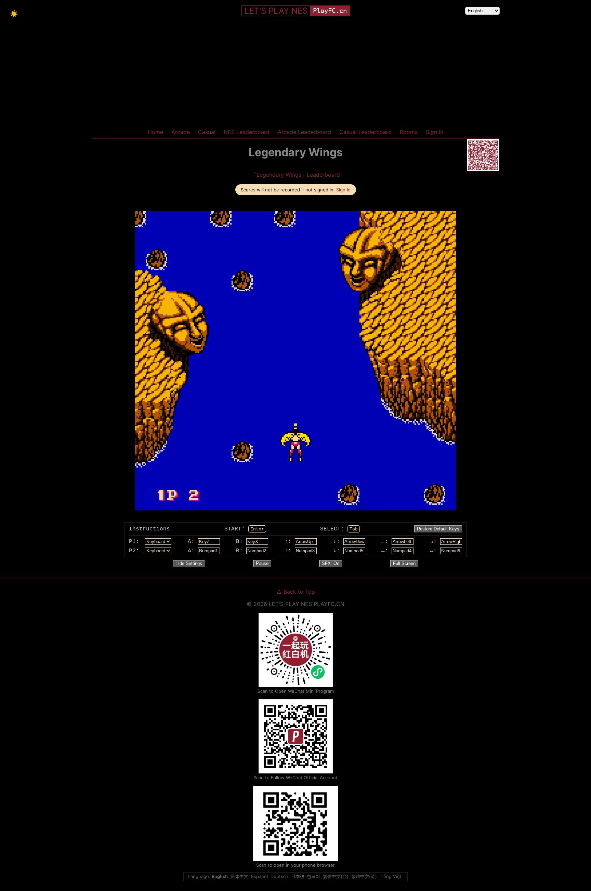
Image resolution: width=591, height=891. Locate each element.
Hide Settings (188, 563)
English (220, 876)
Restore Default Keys (438, 528)
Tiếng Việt (391, 876)
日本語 (297, 876)
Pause (262, 563)
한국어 (313, 876)
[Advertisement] (295, 74)
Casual (206, 132)
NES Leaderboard (247, 132)
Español (259, 876)
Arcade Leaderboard (304, 132)
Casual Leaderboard (365, 132)
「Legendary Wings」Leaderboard (295, 174)
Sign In (434, 132)
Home (155, 132)
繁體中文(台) (336, 876)
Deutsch (279, 876)
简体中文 (239, 876)
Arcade (180, 132)
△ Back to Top (295, 591)
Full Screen (404, 563)
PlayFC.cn (330, 11)
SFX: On (330, 563)
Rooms (409, 132)
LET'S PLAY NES (276, 11)
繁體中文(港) (364, 876)
